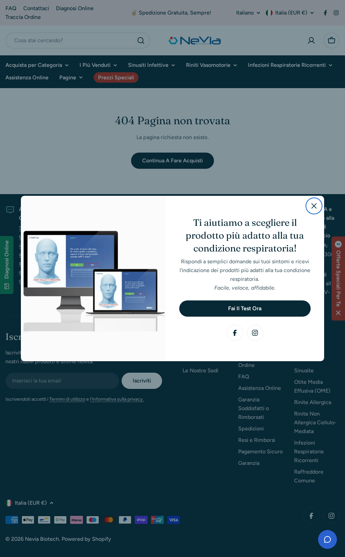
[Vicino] (314, 206)
